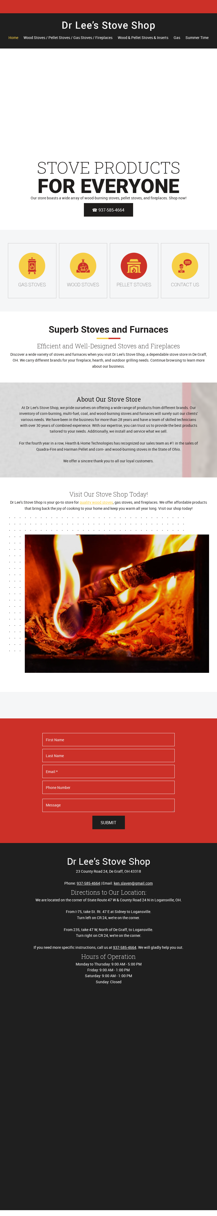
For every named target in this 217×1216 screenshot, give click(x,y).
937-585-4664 (88, 883)
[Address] (112, 7)
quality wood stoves (96, 502)
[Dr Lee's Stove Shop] (108, 27)
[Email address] (104, 7)
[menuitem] (13, 38)
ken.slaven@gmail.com (133, 883)
